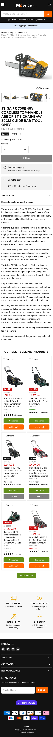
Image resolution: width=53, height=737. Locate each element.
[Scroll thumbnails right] (49, 98)
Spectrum (7, 409)
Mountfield (33, 479)
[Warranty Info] (39, 603)
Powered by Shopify (26, 732)
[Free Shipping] (13, 603)
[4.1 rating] (39, 621)
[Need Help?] (13, 621)
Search (26, 727)
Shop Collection (26, 575)
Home (4, 33)
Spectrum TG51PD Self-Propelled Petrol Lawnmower (38, 401)
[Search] (48, 14)
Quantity (4, 144)
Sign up (42, 690)
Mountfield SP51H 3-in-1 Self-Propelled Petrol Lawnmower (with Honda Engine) (38, 472)
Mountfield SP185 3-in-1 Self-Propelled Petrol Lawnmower (38, 540)
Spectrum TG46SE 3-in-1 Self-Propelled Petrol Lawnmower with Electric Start (13, 402)
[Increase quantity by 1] (25, 149)
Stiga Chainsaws (17, 33)
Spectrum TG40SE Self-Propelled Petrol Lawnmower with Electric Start (13, 472)
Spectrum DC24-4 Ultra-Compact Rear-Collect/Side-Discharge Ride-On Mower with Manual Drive (13, 539)
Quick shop (13, 421)
